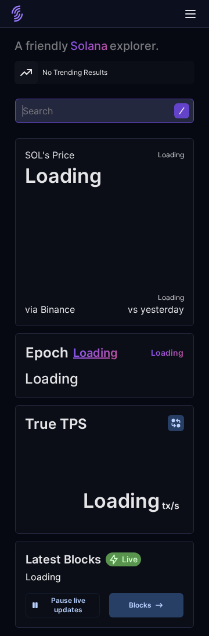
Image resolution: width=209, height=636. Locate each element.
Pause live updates (68, 605)
